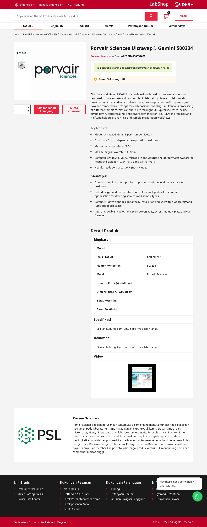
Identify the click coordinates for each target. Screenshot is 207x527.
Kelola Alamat (72, 509)
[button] (25, 5)
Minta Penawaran (74, 109)
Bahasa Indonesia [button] (50, 4)
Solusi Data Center (29, 499)
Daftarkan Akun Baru (77, 494)
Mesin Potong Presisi (31, 494)
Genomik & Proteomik (79, 34)
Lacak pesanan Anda (76, 504)
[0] (166, 17)
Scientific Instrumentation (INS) (37, 34)
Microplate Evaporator (102, 34)
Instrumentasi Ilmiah (30, 489)
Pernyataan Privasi (167, 499)
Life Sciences (60, 34)
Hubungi (115, 489)
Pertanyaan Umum (121, 494)
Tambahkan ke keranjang (46, 109)
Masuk (184, 16)
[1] (29, 111)
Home (16, 34)
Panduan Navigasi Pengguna (127, 499)
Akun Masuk (71, 489)
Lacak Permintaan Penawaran (82, 499)
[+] (29, 107)
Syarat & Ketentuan (168, 494)
